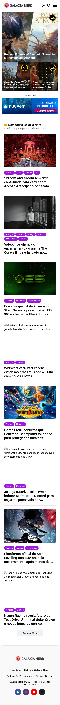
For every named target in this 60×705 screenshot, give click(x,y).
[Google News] (42, 692)
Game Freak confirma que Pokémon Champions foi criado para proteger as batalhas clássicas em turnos (28, 434)
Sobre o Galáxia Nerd (36, 670)
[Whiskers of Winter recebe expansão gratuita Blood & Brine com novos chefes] (30, 340)
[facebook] (18, 692)
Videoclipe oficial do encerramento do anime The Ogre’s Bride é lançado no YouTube (25, 248)
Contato (16, 670)
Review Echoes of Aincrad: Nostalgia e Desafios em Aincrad (29, 56)
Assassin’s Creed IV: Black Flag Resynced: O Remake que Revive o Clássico (15, 84)
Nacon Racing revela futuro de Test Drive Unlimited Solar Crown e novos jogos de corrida (29, 619)
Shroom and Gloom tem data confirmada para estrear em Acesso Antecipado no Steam (26, 182)
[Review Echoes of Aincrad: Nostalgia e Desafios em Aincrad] (30, 37)
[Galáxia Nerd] (18, 5)
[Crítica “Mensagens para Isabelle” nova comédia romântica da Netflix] (44, 76)
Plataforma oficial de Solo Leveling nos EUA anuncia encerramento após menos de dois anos (27, 558)
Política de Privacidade (20, 676)
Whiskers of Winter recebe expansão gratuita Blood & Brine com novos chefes (29, 372)
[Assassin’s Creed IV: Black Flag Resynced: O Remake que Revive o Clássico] (16, 76)
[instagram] (26, 692)
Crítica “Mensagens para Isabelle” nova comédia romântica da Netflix (44, 84)
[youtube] (34, 692)
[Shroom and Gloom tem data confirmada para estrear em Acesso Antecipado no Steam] (30, 150)
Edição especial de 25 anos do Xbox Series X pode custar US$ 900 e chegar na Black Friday (28, 310)
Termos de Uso (44, 676)
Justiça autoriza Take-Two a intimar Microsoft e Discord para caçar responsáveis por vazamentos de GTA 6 (29, 496)
